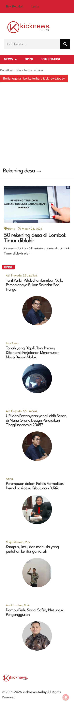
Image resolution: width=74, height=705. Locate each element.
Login (35, 6)
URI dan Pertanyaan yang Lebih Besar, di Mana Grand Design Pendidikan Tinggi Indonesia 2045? (36, 420)
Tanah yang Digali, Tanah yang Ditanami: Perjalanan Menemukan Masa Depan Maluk (32, 352)
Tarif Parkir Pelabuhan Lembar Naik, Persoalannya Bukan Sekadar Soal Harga (34, 285)
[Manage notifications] (66, 697)
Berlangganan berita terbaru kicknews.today (34, 78)
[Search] (65, 44)
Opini (29, 59)
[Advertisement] (37, 125)
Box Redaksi (14, 6)
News (8, 59)
